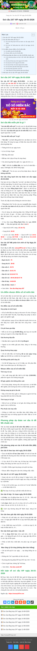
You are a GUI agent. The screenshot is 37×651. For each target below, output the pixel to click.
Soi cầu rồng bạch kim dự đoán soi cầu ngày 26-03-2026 (20, 42)
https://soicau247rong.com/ (8, 635)
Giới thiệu (15, 642)
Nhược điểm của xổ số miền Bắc (14, 53)
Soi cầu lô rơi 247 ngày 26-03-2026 (15, 62)
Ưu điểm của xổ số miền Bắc (13, 51)
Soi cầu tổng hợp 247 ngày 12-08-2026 (16, 626)
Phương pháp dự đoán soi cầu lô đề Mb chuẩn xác (18, 55)
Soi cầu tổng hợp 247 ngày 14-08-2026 (16, 618)
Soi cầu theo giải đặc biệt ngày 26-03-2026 (17, 66)
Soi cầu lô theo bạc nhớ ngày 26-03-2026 (16, 61)
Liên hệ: (22, 642)
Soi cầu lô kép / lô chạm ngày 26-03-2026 (16, 64)
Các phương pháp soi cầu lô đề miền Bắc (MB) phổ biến (20, 58)
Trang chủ (8, 15)
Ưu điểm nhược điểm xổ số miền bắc (14, 49)
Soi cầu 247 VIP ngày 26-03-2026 (13, 37)
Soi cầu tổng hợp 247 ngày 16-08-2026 (16, 611)
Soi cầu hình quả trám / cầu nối (14, 68)
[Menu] (2, 5)
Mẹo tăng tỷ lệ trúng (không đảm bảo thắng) (17, 70)
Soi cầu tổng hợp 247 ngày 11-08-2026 (16, 629)
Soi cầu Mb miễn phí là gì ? (11, 39)
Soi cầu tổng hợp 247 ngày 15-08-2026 (16, 615)
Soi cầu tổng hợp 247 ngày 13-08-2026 (16, 622)
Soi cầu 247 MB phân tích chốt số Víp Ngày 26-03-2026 (20, 46)
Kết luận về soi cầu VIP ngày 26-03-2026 (15, 72)
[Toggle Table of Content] (32, 34)
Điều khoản (28, 642)
